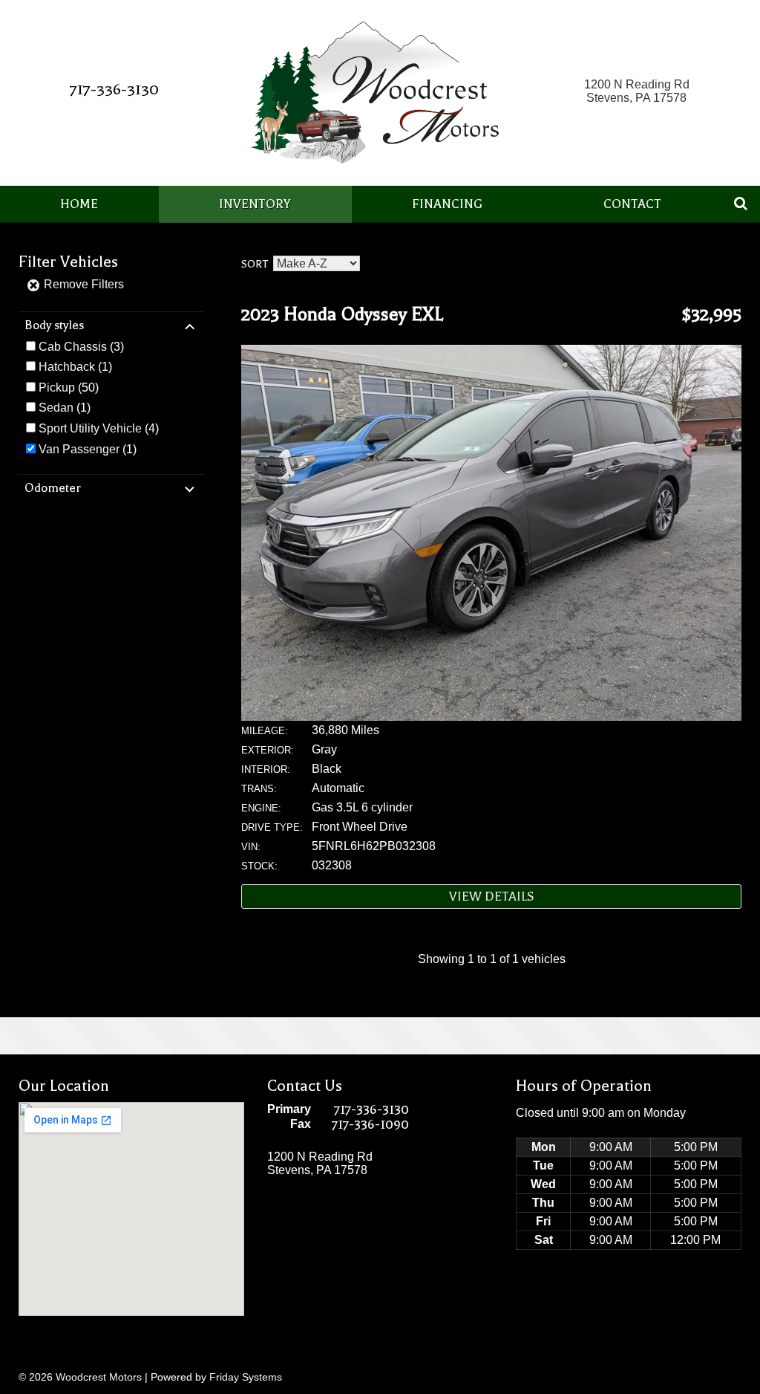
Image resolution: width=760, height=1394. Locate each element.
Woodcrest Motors (99, 1377)
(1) (75, 366)
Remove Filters (82, 284)
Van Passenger (79, 449)
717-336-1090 (370, 1124)
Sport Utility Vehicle (90, 428)
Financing (447, 204)
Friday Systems (245, 1377)
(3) (81, 346)
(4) (99, 428)
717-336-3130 (114, 89)
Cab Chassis (73, 346)
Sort (255, 264)
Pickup (57, 387)
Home (79, 204)
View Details (491, 896)
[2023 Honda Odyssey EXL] (491, 716)
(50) (69, 387)
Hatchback (67, 366)
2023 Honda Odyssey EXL (342, 314)
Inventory (255, 204)
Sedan (56, 407)
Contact (632, 204)
